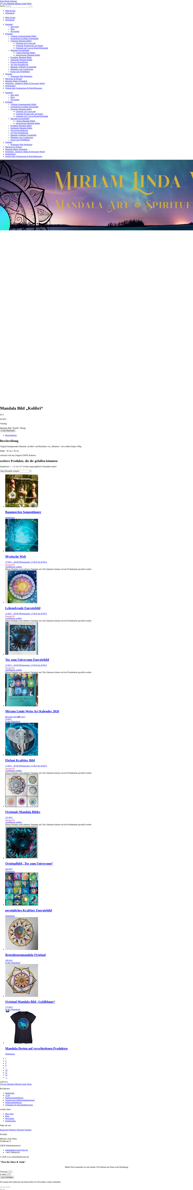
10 (6, 1070)
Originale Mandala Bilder (21, 41)
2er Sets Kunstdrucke (19, 64)
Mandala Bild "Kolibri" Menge (13, 428)
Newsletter (15, 31)
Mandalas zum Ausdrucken (22, 69)
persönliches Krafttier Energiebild (24, 38)
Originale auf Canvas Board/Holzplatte (32, 48)
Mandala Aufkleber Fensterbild (23, 67)
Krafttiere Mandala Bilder (21, 57)
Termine (8, 74)
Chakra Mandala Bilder (25, 53)
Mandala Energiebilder (20, 50)
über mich (15, 27)
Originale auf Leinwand (26, 43)
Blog (13, 29)
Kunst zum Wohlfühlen (20, 71)
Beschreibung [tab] (11, 435)
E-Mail (3, 1174)
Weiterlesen (10, 517)
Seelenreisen (10, 86)
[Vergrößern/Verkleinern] (1, 1187)
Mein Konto (10, 11)
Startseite (9, 24)
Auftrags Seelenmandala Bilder (23, 36)
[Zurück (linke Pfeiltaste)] (1, 1189)
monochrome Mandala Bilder (28, 55)
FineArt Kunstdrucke (19, 62)
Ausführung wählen (13, 567)
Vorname (4, 1172)
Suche (2, 6)
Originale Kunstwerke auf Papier (29, 45)
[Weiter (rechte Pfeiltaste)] (4, 1189)
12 (6, 1075)
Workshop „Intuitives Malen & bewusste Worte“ (25, 83)
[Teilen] (6, 1187)
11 (6, 1072)
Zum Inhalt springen (8, 1)
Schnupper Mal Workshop (21, 76)
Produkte (9, 34)
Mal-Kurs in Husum (13, 79)
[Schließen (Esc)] (9, 1187)
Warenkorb (9, 13)
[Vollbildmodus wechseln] (4, 1187)
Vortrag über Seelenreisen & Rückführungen (23, 88)
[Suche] (31, 6)
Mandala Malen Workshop (16, 81)
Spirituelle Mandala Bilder (21, 60)
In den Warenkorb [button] (12, 721)
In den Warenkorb (7, 431)
